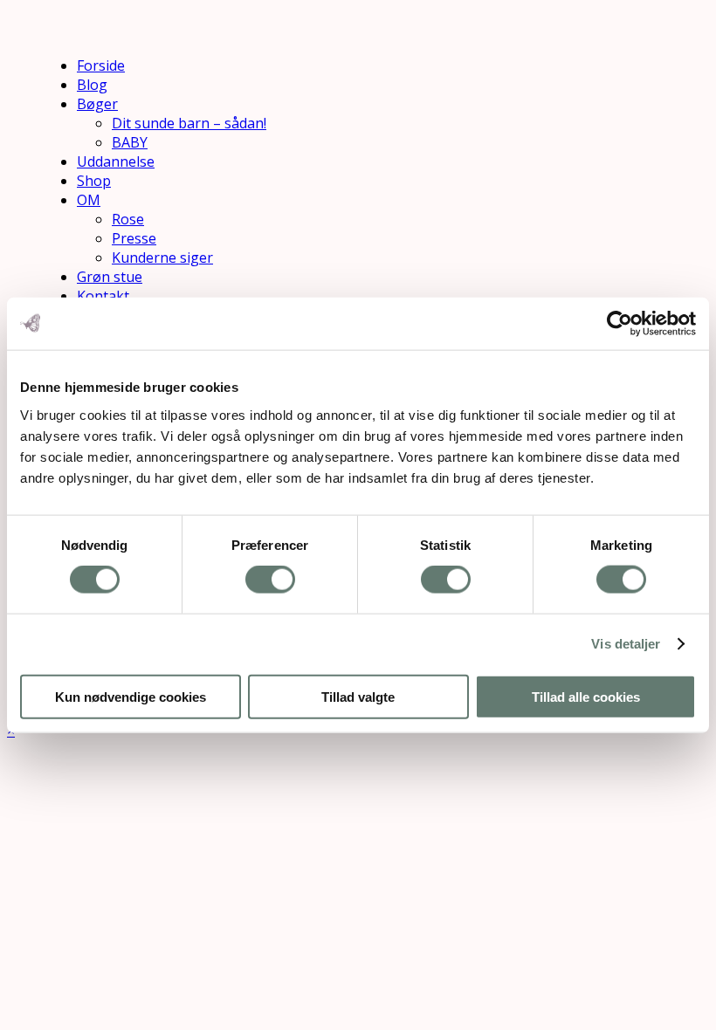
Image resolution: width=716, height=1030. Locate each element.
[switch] (270, 580)
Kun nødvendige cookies (130, 696)
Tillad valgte (358, 696)
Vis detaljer (625, 643)
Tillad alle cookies (586, 696)
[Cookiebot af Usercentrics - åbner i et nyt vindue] (619, 324)
